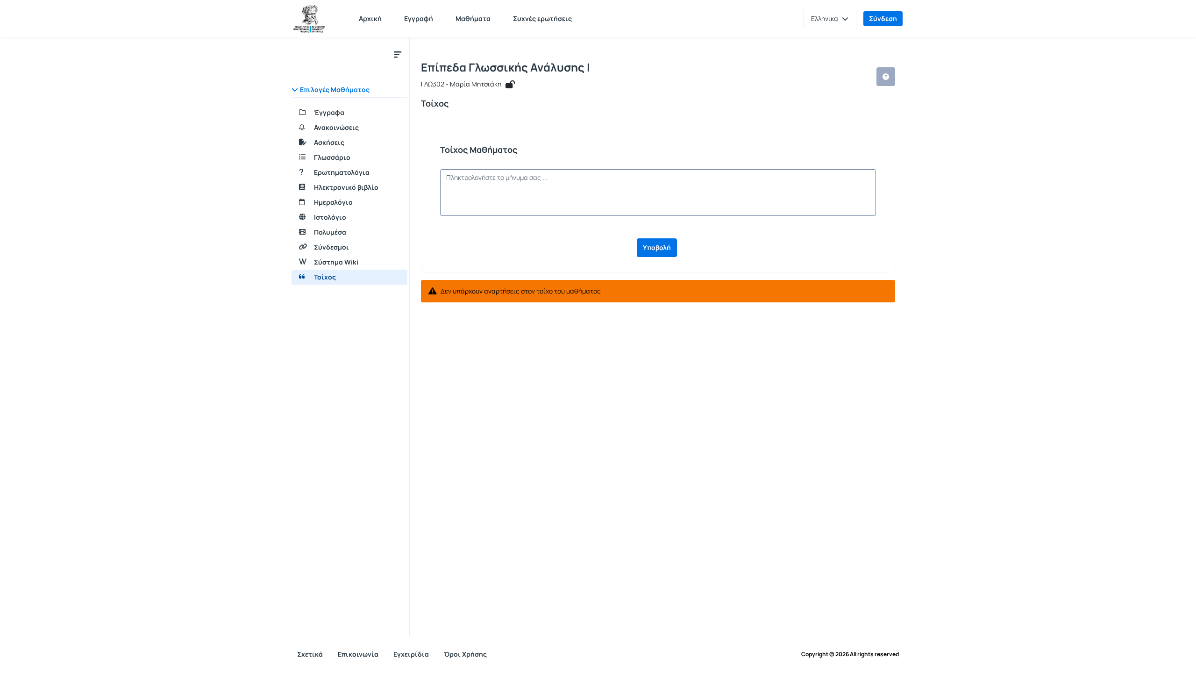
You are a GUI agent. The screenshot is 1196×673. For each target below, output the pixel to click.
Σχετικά (310, 654)
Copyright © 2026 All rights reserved (850, 654)
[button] (829, 18)
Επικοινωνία (358, 654)
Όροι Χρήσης (465, 654)
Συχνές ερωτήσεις (542, 18)
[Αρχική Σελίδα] (309, 19)
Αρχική (370, 18)
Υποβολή (657, 247)
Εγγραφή (418, 18)
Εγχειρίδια (411, 654)
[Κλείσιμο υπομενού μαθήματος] (397, 54)
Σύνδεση (883, 18)
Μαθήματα (473, 18)
